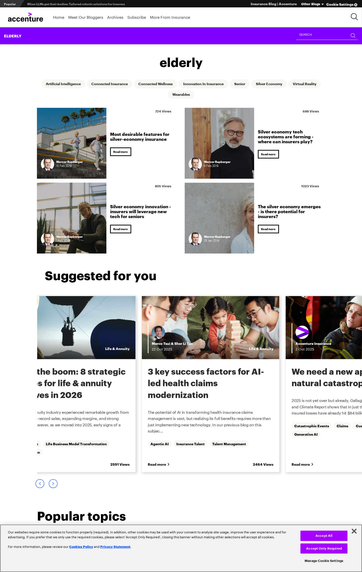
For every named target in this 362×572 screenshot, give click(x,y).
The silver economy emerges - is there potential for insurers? (289, 211)
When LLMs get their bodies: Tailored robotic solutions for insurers (76, 4)
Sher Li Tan (80, 343)
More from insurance (170, 16)
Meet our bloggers (85, 16)
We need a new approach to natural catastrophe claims (244, 377)
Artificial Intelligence (69, 84)
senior (266, 84)
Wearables (200, 95)
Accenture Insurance (210, 343)
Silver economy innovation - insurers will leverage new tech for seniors (140, 211)
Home (58, 16)
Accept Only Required (324, 548)
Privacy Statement (115, 546)
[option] (107, 385)
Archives (115, 16)
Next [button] (53, 486)
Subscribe (136, 16)
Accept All (323, 535)
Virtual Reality (165, 95)
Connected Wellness (173, 84)
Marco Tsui (57, 343)
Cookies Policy (81, 546)
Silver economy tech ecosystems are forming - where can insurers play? (285, 136)
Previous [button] (40, 486)
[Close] (354, 531)
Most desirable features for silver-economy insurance (139, 136)
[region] (181, 548)
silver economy (299, 84)
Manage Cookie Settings (324, 560)
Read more (121, 152)
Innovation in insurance (226, 84)
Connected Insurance (121, 84)
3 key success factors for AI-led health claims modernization (102, 382)
